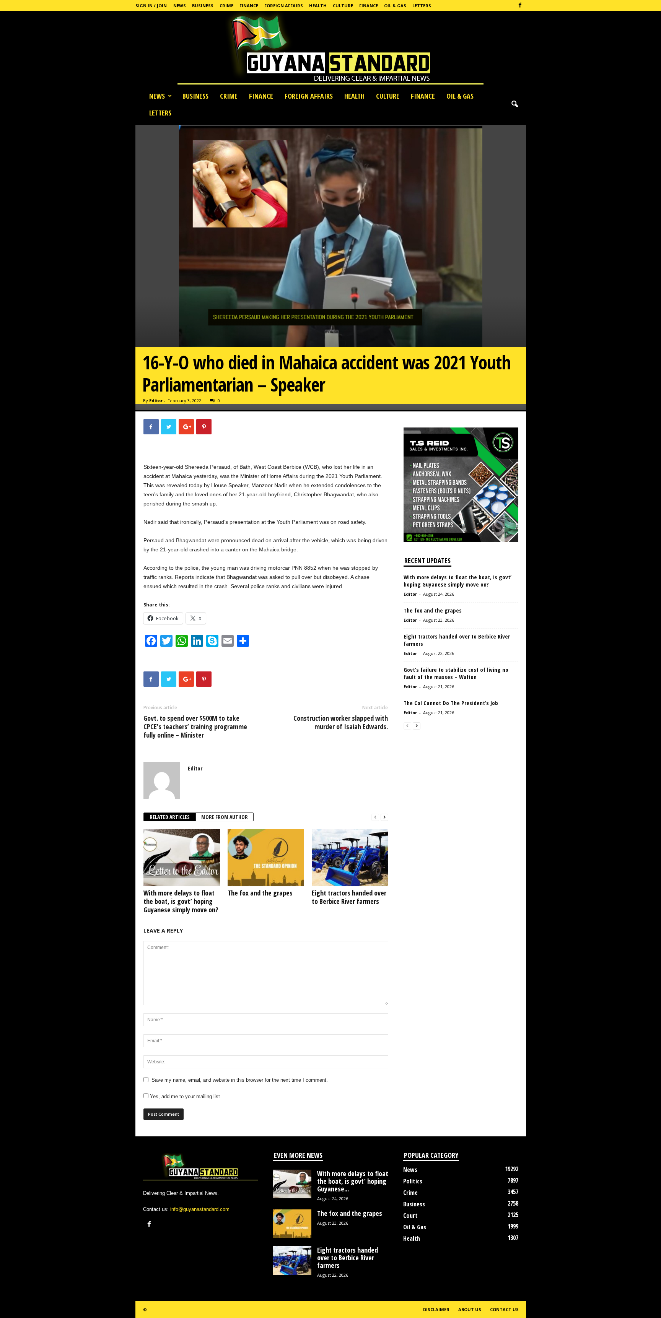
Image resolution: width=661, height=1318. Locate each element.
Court (410, 1215)
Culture (343, 5)
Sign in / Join (151, 5)
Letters (421, 5)
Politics (412, 1181)
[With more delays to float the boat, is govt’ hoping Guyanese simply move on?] (181, 857)
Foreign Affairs (283, 5)
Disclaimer (436, 1309)
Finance (248, 5)
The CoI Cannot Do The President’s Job (451, 703)
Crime (226, 5)
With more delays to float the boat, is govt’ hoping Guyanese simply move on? (180, 901)
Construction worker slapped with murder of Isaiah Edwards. (340, 722)
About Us (469, 1309)
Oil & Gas (395, 5)
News (179, 5)
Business (202, 5)
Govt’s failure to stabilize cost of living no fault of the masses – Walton (456, 673)
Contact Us (504, 1309)
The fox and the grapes (260, 892)
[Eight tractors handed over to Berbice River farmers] (350, 857)
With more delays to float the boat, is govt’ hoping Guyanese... (352, 1181)
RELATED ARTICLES (170, 817)
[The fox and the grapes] (266, 857)
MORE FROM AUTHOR (224, 817)
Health (318, 5)
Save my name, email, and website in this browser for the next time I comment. (239, 1080)
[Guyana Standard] (330, 49)
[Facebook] (520, 5)
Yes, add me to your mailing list (184, 1096)
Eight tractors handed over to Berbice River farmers (349, 897)
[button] (514, 104)
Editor (156, 400)
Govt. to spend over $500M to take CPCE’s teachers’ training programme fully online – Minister (195, 726)
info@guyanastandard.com (200, 1209)
